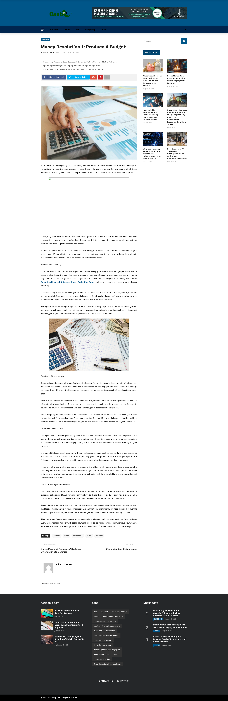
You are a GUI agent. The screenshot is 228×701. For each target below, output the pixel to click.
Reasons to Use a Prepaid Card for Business (67, 611)
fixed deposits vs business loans (107, 664)
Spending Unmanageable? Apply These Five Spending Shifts (71, 65)
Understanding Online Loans (121, 549)
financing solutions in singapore (107, 650)
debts (66, 536)
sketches (99, 536)
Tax (77, 29)
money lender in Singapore (105, 621)
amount (116, 654)
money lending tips (102, 659)
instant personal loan (102, 645)
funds (96, 616)
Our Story (123, 681)
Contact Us (106, 681)
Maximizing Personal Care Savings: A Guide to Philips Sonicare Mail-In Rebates (80, 62)
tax (95, 612)
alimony (57, 536)
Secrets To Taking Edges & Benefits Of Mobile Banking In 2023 (69, 639)
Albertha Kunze (47, 52)
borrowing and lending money (106, 635)
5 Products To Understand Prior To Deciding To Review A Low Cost (74, 69)
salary (89, 536)
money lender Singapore (113, 616)
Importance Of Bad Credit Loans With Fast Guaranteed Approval (68, 625)
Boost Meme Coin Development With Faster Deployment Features (170, 626)
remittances (77, 536)
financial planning (119, 612)
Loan (103, 29)
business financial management (107, 626)
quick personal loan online (104, 631)
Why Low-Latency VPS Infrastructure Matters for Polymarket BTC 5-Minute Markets (152, 154)
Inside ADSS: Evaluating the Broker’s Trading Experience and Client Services (150, 115)
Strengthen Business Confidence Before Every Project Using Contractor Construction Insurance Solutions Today (177, 117)
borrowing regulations (103, 640)
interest (104, 612)
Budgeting (90, 29)
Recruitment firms (101, 654)
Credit (67, 29)
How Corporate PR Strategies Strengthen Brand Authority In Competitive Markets (177, 154)
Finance (54, 29)
